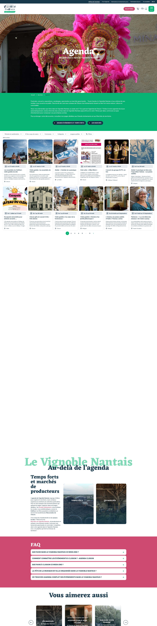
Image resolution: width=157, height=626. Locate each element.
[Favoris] (142, 9)
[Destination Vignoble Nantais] (9, 9)
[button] (146, 9)
